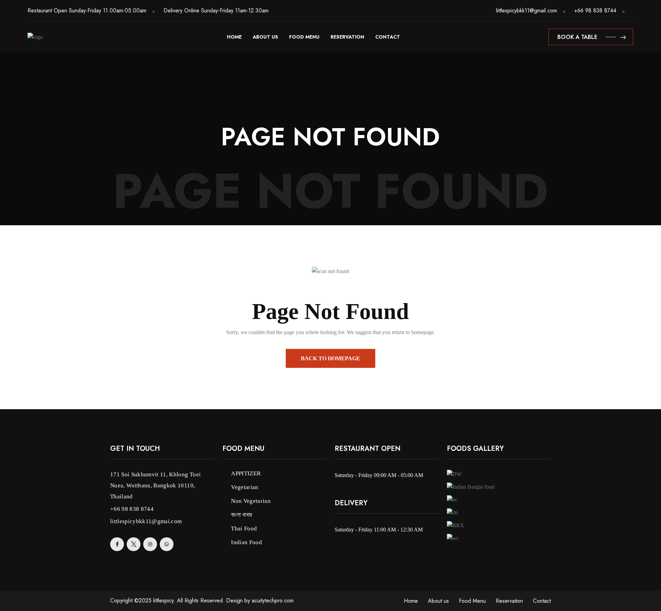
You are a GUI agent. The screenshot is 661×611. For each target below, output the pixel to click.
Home (234, 36)
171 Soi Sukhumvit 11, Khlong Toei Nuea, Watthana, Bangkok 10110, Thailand (155, 485)
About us (265, 36)
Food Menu (304, 36)
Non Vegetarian (251, 501)
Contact (387, 36)
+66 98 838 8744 (595, 10)
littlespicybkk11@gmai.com (146, 521)
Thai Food (244, 528)
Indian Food (246, 542)
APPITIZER (246, 473)
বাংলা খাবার (241, 514)
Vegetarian (244, 487)
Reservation (347, 36)
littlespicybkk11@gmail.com (526, 10)
